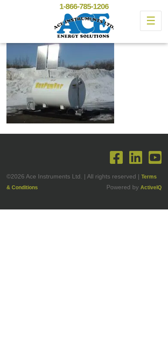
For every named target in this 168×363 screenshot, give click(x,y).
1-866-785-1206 (84, 6)
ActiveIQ (151, 188)
